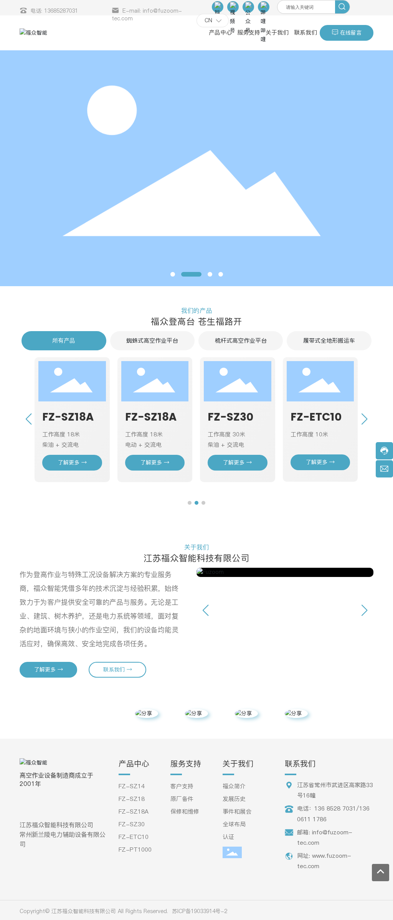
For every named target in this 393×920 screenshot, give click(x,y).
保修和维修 (184, 811)
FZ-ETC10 (316, 417)
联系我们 (300, 763)
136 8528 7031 (335, 808)
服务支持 (185, 763)
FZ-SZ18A (68, 417)
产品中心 (134, 763)
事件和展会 (237, 811)
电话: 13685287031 (54, 11)
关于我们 (238, 763)
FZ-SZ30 (230, 417)
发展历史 (234, 799)
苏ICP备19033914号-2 (199, 911)
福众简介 (234, 786)
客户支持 (181, 786)
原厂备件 (181, 799)
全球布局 (234, 824)
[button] (172, 274)
